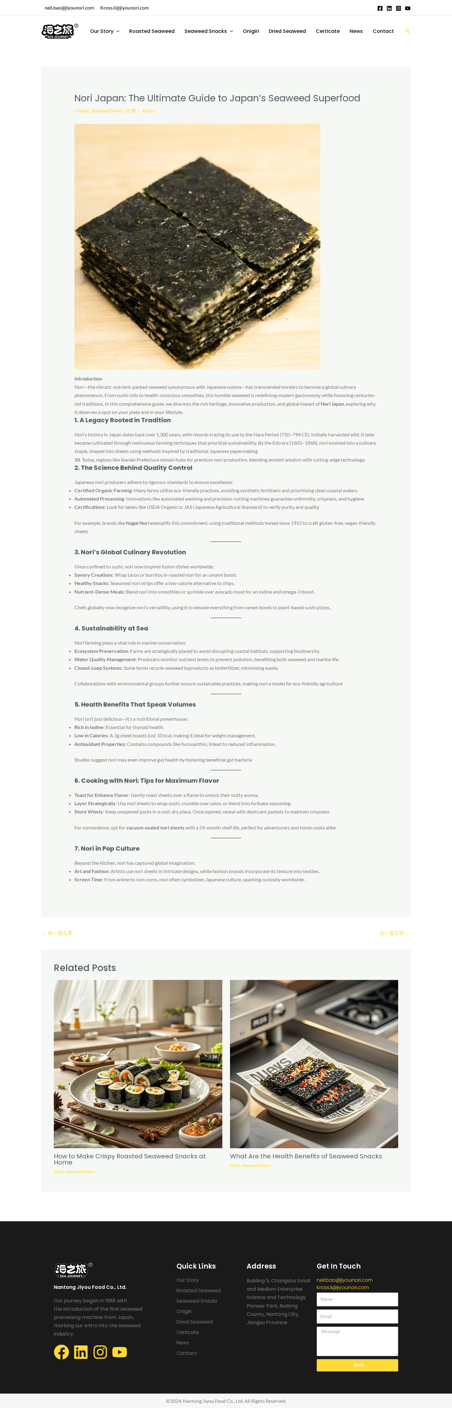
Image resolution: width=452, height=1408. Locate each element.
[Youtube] (407, 8)
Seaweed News (107, 110)
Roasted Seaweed (152, 31)
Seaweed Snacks (205, 31)
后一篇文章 (394, 933)
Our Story (101, 31)
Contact (383, 31)
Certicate (328, 31)
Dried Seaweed (287, 31)
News (356, 31)
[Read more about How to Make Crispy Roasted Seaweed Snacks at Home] (138, 1063)
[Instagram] (398, 8)
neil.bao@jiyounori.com (69, 7)
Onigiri (251, 31)
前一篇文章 (57, 933)
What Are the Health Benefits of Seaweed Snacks (306, 1156)
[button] (116, 31)
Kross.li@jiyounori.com (124, 7)
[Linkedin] (389, 8)
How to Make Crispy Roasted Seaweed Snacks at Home (130, 1159)
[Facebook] (380, 8)
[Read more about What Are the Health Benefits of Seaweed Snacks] (314, 1063)
